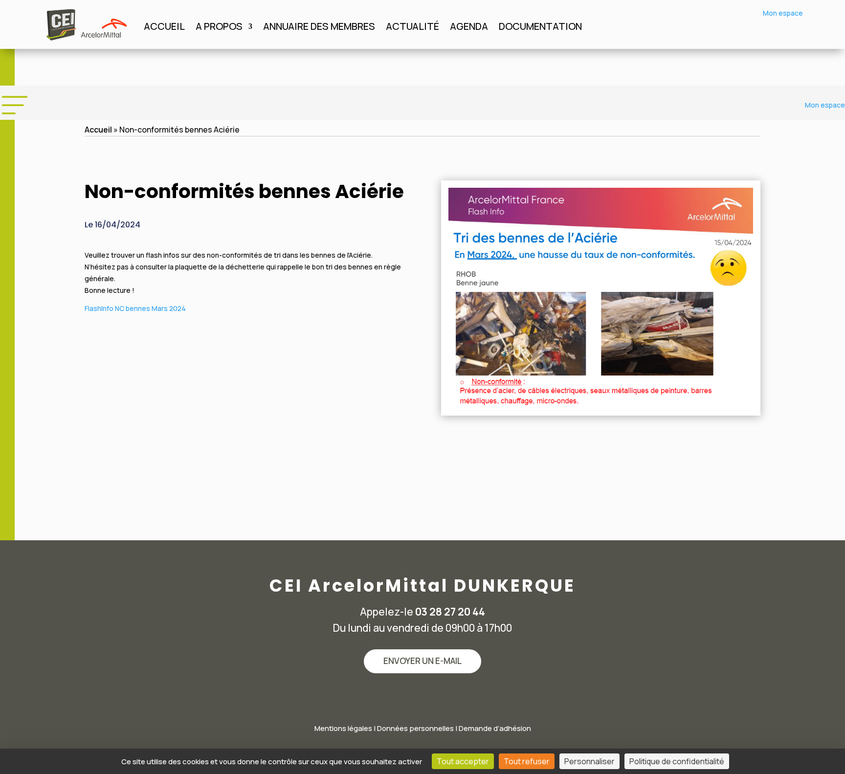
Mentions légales (343, 728)
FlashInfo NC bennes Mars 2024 (135, 308)
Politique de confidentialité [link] (676, 761)
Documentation (540, 28)
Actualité (412, 28)
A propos (219, 28)
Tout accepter (463, 761)
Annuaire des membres (319, 28)
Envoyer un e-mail (422, 660)
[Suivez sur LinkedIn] (422, 697)
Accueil (164, 28)
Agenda (469, 28)
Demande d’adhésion (495, 728)
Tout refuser (527, 761)
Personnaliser (589, 761)
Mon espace (783, 13)
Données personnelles (415, 728)
